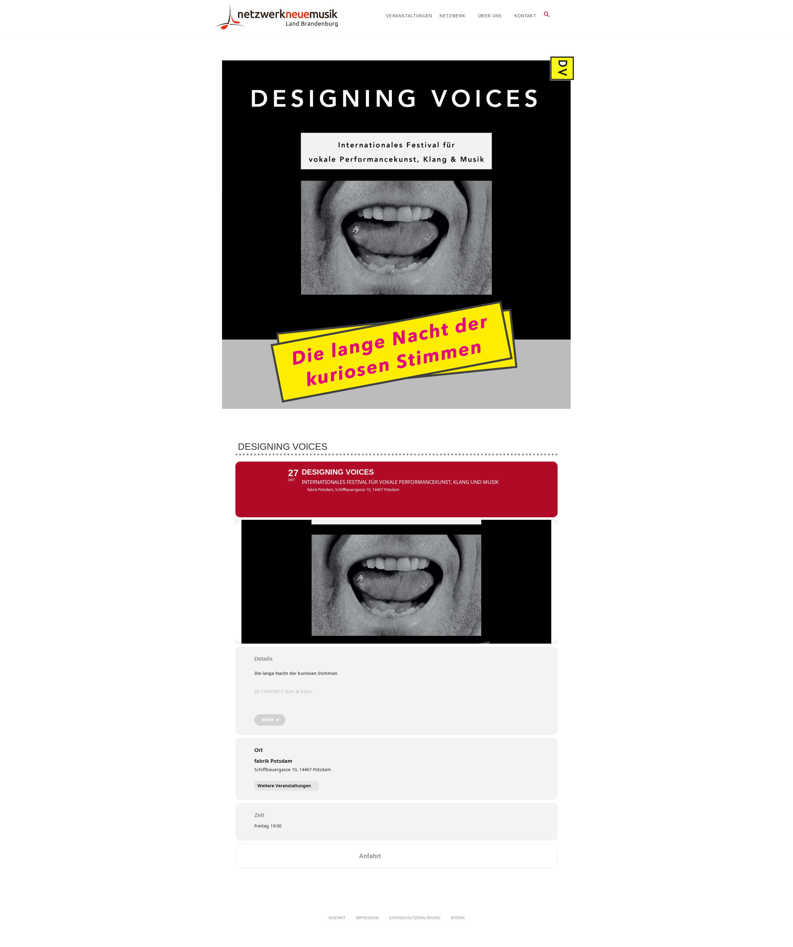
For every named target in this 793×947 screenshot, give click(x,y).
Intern (458, 917)
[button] (547, 14)
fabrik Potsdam (273, 761)
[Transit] (413, 856)
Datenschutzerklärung (414, 917)
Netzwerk (452, 16)
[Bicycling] (437, 856)
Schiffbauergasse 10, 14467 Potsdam (292, 769)
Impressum (367, 917)
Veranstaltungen (409, 16)
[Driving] (401, 856)
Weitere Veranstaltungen (284, 785)
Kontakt (525, 16)
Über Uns (490, 16)
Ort (258, 750)
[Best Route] (389, 856)
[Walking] (425, 856)
